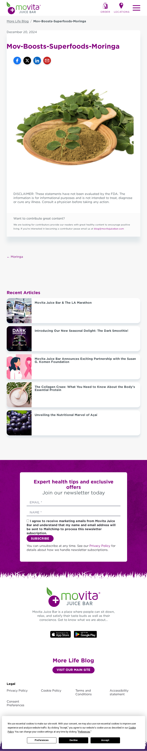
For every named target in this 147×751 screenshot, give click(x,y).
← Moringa (15, 257)
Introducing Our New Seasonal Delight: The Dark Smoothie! (81, 331)
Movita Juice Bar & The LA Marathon (63, 302)
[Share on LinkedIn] (37, 60)
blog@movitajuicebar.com (109, 228)
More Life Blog (18, 21)
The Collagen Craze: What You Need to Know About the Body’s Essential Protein (85, 388)
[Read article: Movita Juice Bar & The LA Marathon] (19, 310)
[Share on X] (27, 60)
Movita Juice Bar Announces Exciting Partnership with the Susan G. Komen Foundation (85, 360)
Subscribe (40, 538)
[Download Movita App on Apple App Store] (85, 634)
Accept (105, 740)
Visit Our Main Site (73, 670)
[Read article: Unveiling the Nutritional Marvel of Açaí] (19, 422)
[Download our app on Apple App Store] (60, 634)
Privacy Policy (100, 546)
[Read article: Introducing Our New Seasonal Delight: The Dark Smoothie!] (19, 338)
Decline (73, 740)
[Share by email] (47, 60)
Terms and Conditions (83, 692)
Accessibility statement (119, 692)
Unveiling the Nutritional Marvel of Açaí (66, 415)
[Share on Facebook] (17, 60)
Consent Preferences (15, 703)
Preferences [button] (84, 731)
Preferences (42, 740)
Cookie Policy (51, 690)
